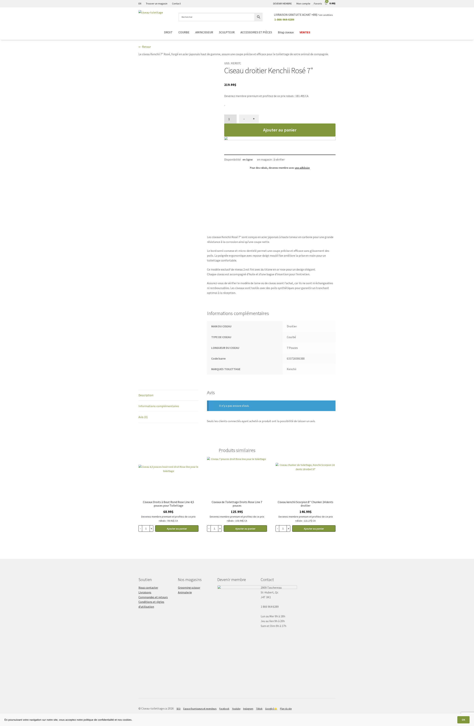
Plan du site (286, 708)
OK (463, 719)
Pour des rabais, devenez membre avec (280, 167)
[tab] (168, 395)
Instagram (248, 708)
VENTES (305, 32)
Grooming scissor (189, 587)
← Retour (144, 47)
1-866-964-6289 (284, 19)
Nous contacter (148, 587)
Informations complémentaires (158, 406)
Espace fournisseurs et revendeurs (199, 708)
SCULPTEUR (227, 32)
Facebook (224, 708)
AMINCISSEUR (204, 32)
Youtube (236, 708)
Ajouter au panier (279, 130)
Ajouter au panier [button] (177, 528)
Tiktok (259, 708)
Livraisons (144, 592)
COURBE (183, 32)
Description (145, 395)
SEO (178, 708)
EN (139, 3)
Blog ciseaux (286, 32)
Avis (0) (143, 417)
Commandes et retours (153, 597)
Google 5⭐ (271, 708)
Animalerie (185, 592)
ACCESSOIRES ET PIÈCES (256, 32)
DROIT (168, 32)
